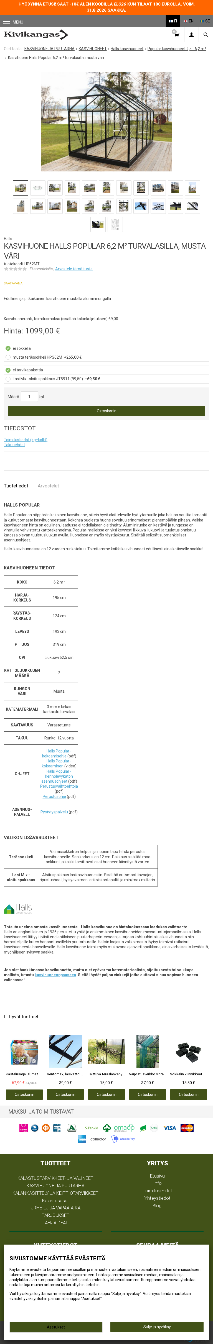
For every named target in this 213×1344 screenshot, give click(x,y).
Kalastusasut (55, 1200)
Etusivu (157, 1176)
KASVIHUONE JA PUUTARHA (55, 1185)
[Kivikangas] (36, 34)
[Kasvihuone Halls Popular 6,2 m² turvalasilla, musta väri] (106, 121)
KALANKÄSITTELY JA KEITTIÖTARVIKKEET (55, 1193)
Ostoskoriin (106, 411)
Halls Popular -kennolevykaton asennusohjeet (57, 776)
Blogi (157, 1205)
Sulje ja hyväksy (157, 1327)
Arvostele (74, 269)
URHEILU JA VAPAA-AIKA (55, 1208)
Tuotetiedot (16, 486)
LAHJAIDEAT (55, 1222)
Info (157, 1183)
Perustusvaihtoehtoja (59, 786)
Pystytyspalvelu (54, 812)
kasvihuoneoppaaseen (55, 975)
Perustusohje (54, 796)
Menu (18, 22)
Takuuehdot (14, 445)
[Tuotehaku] (206, 34)
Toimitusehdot (157, 1190)
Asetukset (56, 1327)
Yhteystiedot (157, 1198)
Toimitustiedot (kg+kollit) (25, 440)
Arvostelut (48, 486)
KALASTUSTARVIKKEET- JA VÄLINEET (55, 1178)
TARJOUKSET (55, 1215)
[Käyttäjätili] (191, 34)
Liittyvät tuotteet (21, 1016)
